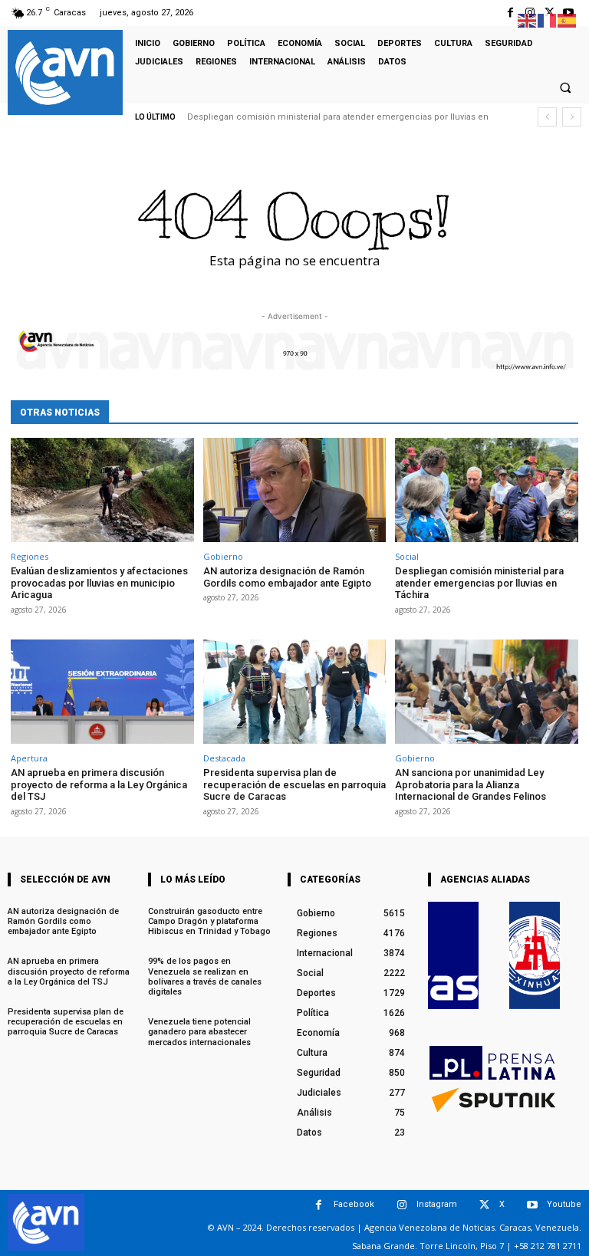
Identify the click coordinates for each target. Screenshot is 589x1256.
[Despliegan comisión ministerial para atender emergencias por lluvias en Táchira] (486, 490)
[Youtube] (531, 1205)
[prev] (547, 117)
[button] (565, 87)
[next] (571, 117)
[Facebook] (510, 12)
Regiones (29, 556)
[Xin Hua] (534, 955)
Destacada (224, 758)
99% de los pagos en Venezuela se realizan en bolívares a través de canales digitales (205, 976)
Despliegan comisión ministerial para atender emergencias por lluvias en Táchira (479, 582)
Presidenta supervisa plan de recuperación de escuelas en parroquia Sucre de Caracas (294, 784)
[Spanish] (567, 19)
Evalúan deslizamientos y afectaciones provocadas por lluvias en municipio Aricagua (99, 582)
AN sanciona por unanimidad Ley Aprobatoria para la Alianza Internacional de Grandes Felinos (470, 784)
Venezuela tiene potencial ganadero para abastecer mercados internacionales (199, 1032)
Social (407, 556)
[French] (548, 19)
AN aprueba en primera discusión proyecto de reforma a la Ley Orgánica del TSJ (99, 784)
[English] (528, 19)
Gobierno (223, 556)
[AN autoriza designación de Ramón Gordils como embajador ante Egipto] (295, 490)
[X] (484, 1205)
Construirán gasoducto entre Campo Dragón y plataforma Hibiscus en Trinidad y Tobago (209, 921)
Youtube (564, 1204)
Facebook (354, 1204)
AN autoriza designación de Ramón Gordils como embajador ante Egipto (287, 577)
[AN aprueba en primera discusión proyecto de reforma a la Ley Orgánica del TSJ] (102, 692)
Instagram (436, 1204)
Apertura (29, 758)
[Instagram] (401, 1205)
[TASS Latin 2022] (453, 955)
